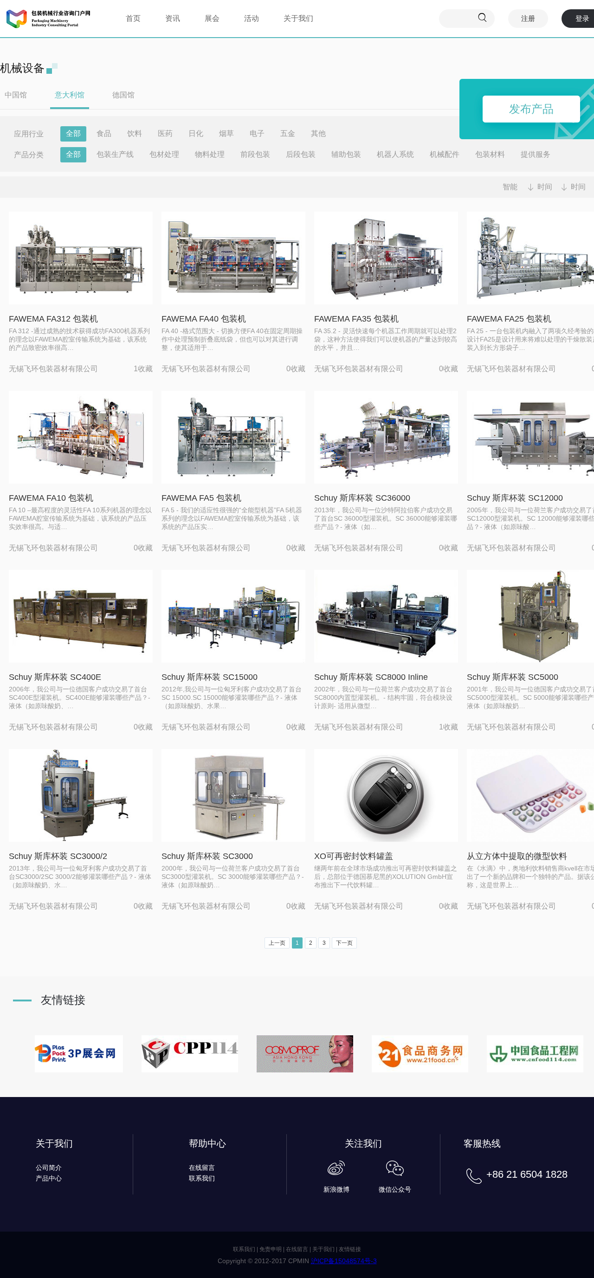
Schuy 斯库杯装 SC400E (55, 677)
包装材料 (490, 154)
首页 (133, 18)
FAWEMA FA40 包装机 (203, 318)
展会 (212, 18)
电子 (257, 133)
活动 (251, 18)
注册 (528, 18)
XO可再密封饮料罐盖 (353, 856)
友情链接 (350, 1249)
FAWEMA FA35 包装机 (356, 318)
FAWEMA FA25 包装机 (509, 318)
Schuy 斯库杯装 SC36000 (362, 498)
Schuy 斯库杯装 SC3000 (207, 856)
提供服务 (535, 154)
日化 (195, 133)
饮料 (134, 133)
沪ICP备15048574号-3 (344, 1261)
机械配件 (444, 154)
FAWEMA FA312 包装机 (53, 318)
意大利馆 (69, 95)
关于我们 (298, 18)
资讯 (172, 18)
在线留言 (202, 1167)
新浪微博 (336, 1189)
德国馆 (123, 95)
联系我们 (202, 1178)
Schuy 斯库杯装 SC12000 (515, 498)
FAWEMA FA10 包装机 (51, 498)
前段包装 (255, 154)
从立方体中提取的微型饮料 (517, 856)
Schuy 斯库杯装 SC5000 (512, 677)
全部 (73, 133)
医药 (165, 133)
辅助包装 (346, 154)
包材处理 (164, 154)
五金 (287, 133)
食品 (104, 133)
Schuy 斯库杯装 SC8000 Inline (371, 677)
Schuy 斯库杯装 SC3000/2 (58, 856)
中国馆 (16, 95)
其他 (318, 133)
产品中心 (49, 1178)
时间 (544, 187)
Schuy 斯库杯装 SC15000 (209, 677)
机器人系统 (395, 154)
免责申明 (270, 1249)
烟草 (226, 133)
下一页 (344, 943)
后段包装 (301, 154)
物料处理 (210, 154)
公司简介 (49, 1167)
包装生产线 (115, 154)
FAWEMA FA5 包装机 (201, 498)
